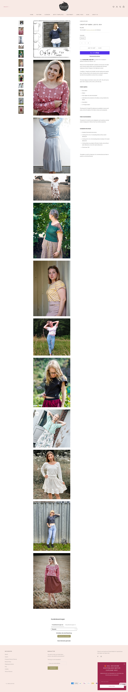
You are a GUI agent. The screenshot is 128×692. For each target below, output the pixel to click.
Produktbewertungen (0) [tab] (57, 624)
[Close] (124, 664)
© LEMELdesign (10, 683)
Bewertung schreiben (64, 636)
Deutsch (83, 38)
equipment (70, 14)
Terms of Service (8, 671)
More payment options (95, 56)
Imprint (6, 656)
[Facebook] (97, 656)
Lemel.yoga (79, 14)
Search (6, 654)
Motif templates (58, 14)
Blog (87, 14)
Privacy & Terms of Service (11, 659)
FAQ (6, 666)
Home (31, 14)
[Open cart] (123, 7)
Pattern (38, 14)
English (6, 6)
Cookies (6, 669)
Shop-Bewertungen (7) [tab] (70, 624)
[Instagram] (101, 656)
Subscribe (112, 686)
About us (95, 14)
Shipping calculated (90, 29)
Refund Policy (8, 661)
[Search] (120, 6)
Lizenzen (47, 14)
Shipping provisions (9, 664)
